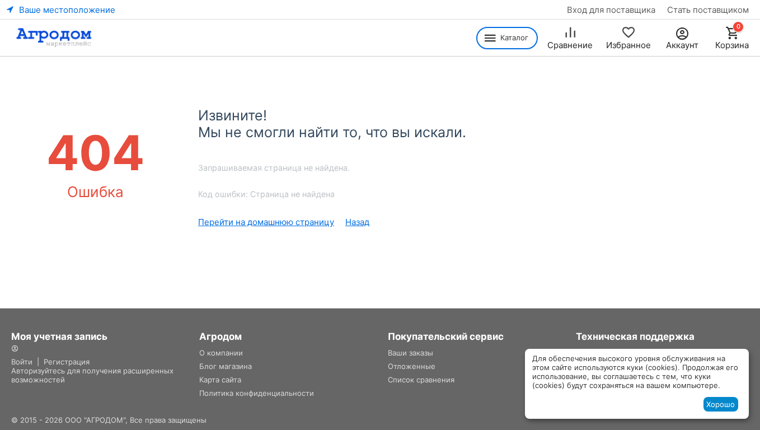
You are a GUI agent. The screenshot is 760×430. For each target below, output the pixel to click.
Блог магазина (225, 366)
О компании (221, 352)
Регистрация (67, 361)
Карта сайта (220, 379)
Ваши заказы (410, 352)
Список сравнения (421, 379)
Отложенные (411, 366)
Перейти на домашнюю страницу (266, 222)
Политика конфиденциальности (256, 393)
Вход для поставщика (611, 9)
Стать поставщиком (708, 9)
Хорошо (720, 404)
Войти (21, 361)
